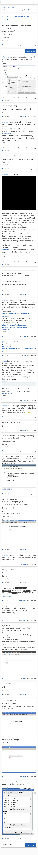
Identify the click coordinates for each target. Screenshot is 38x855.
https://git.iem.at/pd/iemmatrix (14, 325)
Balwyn (25, 564)
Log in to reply (31, 51)
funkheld (24, 45)
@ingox (4, 361)
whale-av (7, 97)
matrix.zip (5, 250)
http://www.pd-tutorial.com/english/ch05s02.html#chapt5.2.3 (19, 349)
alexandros (23, 494)
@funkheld (5, 57)
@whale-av (5, 406)
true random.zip (8, 133)
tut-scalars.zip (7, 393)
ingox (25, 355)
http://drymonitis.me (7, 489)
